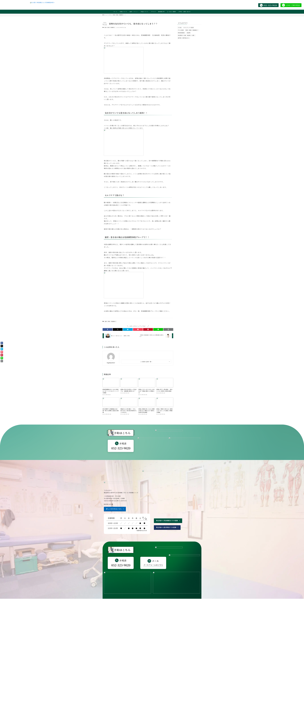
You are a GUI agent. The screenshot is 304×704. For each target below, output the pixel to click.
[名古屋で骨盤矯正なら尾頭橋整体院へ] (42, 5)
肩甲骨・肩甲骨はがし (184, 38)
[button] (107, 329)
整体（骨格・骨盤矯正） (110, 27)
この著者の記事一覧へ (146, 361)
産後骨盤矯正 (181, 33)
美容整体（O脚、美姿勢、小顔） (186, 35)
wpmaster (111, 362)
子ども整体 (181, 30)
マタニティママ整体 (188, 27)
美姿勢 (188, 33)
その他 (179, 27)
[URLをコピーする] (168, 329)
